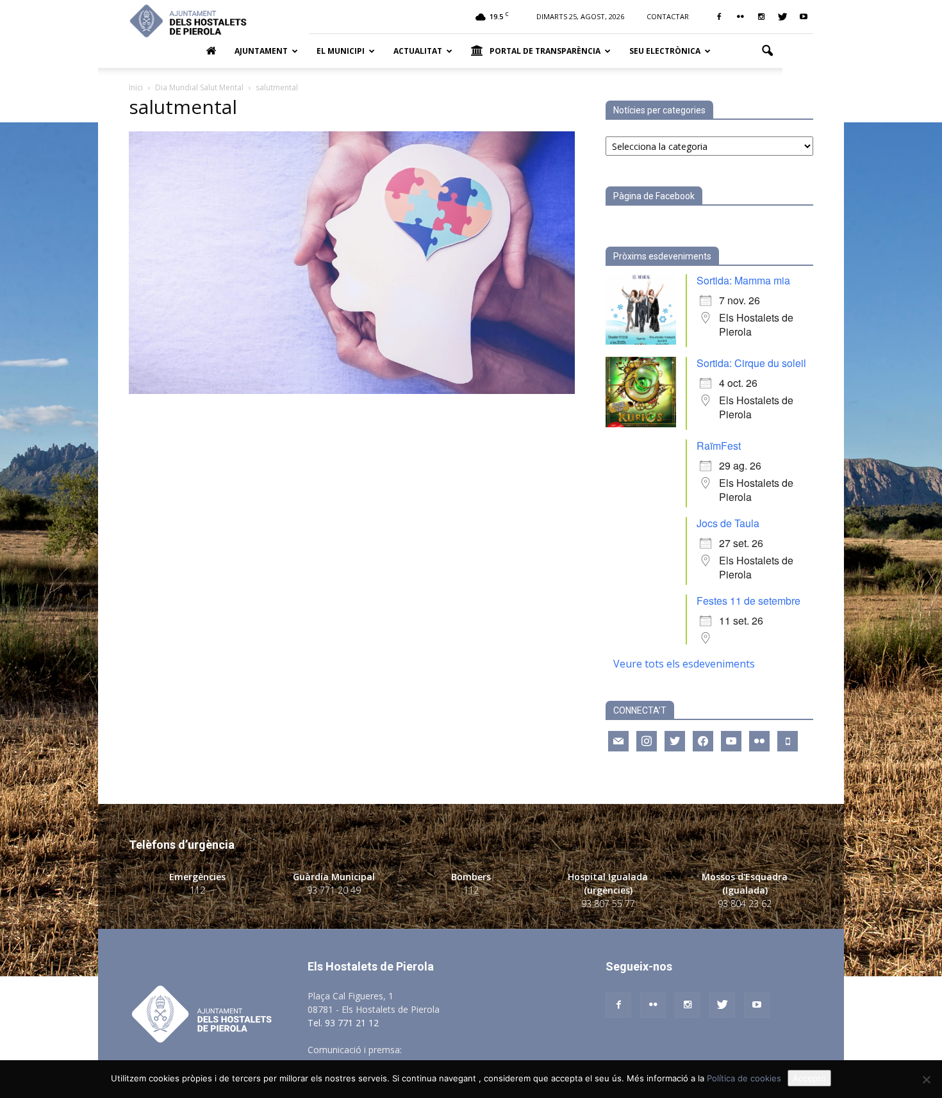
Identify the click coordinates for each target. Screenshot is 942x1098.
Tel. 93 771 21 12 (343, 1023)
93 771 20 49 (334, 890)
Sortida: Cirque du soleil (751, 363)
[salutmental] (352, 390)
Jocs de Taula (728, 523)
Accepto (809, 1078)
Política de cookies (744, 1078)
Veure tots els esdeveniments (684, 664)
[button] (767, 51)
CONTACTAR (668, 16)
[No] (926, 1079)
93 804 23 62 (745, 903)
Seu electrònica (664, 50)
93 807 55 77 (608, 903)
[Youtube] (803, 16)
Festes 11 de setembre (748, 600)
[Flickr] (740, 16)
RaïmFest (719, 445)
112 (197, 890)
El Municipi (341, 50)
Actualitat (417, 50)
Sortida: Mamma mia (743, 280)
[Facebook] (719, 16)
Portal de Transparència (545, 50)
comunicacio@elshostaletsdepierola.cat (486, 1050)
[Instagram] (761, 16)
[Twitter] (782, 16)
